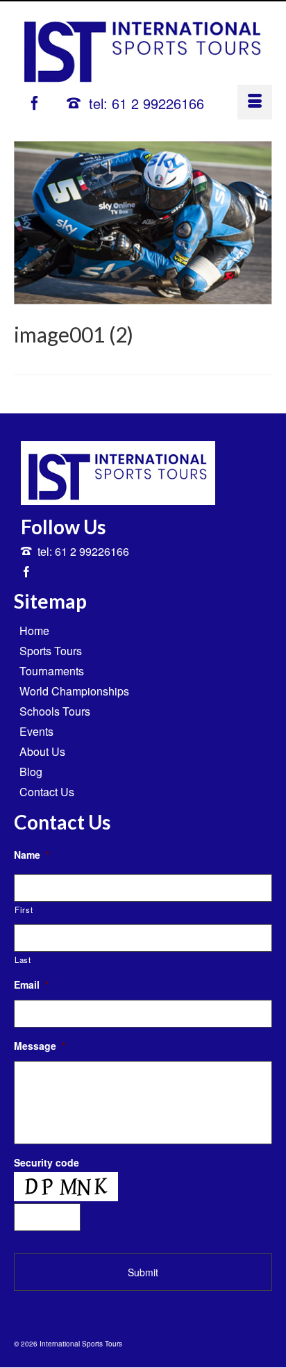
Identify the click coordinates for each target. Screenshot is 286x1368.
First (24, 909)
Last (23, 959)
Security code (46, 1162)
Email (31, 984)
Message (39, 1045)
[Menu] (254, 102)
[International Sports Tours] (143, 47)
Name (31, 854)
